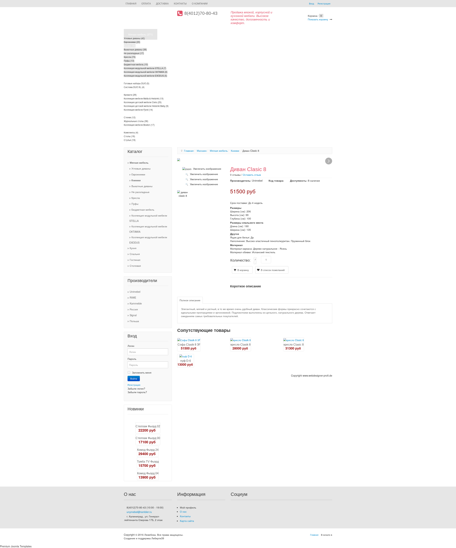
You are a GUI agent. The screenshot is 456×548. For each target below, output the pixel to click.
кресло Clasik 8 (240, 344)
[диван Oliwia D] (178, 159)
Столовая (135, 265)
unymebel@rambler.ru (139, 512)
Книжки (136, 180)
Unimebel (135, 291)
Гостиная (135, 260)
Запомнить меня (141, 372)
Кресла (135, 198)
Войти (133, 378)
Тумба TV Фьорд (148, 461)
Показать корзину (318, 19)
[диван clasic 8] (182, 193)
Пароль (132, 359)
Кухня (133, 248)
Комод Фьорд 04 (148, 473)
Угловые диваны (141, 168)
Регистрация (134, 384)
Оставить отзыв (252, 174)
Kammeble (136, 303)
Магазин (202, 150)
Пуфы (134, 203)
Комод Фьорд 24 (148, 449)
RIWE (133, 297)
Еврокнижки (138, 174)
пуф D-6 (185, 360)
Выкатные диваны (141, 186)
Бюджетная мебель (142, 209)
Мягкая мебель (139, 162)
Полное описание (190, 300)
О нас (183, 511)
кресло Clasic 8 (294, 344)
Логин (131, 346)
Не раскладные (140, 192)
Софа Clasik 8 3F (189, 344)
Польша (134, 321)
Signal (133, 315)
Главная (189, 150)
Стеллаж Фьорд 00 (148, 438)
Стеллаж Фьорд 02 (148, 426)
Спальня (135, 254)
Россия (134, 309)
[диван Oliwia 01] (328, 161)
